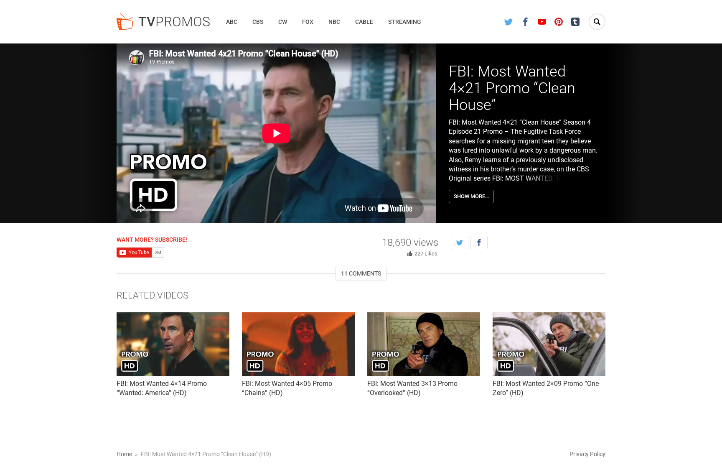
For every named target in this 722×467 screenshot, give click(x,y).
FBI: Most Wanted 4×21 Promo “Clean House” (512, 88)
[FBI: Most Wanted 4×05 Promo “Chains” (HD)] (298, 344)
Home (124, 454)
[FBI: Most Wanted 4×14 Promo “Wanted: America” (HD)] (173, 344)
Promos (174, 22)
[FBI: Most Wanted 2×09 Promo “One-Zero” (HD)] (549, 344)
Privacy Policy (587, 454)
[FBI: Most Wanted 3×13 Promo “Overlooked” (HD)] (423, 344)
